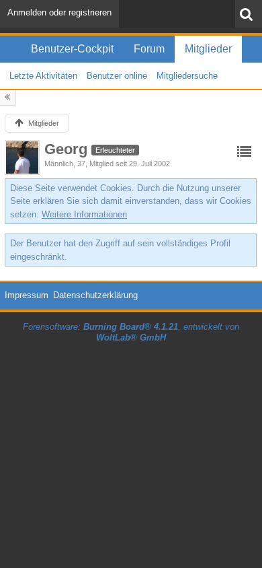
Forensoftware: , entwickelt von (131, 332)
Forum (149, 49)
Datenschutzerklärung (95, 295)
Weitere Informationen (84, 214)
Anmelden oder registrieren (59, 12)
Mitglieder (208, 49)
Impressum (26, 295)
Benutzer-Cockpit (72, 49)
